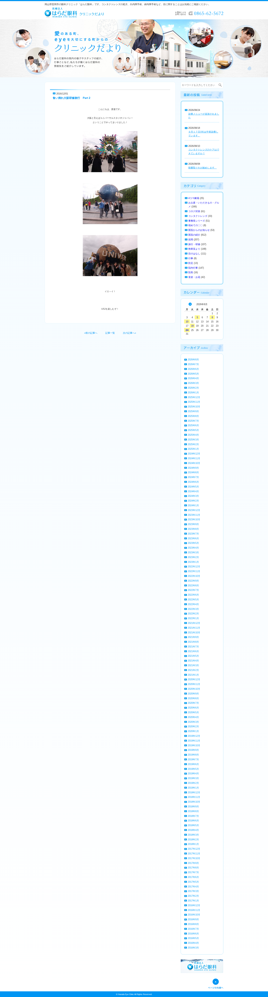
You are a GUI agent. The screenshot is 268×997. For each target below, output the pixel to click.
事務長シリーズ (196, 220)
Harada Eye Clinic (126, 994)
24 (187, 330)
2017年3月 (193, 891)
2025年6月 (193, 425)
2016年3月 (193, 947)
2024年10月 (194, 463)
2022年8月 (193, 585)
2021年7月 (193, 646)
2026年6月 (193, 369)
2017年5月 (193, 881)
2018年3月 (193, 834)
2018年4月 (193, 830)
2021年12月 (194, 623)
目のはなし (194, 253)
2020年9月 (193, 693)
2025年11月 (194, 401)
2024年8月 (193, 472)
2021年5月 (193, 656)
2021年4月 (193, 660)
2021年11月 (194, 627)
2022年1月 (193, 618)
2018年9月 (193, 806)
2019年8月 (193, 754)
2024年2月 (193, 500)
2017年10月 (194, 858)
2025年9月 (193, 411)
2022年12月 (194, 566)
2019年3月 (193, 778)
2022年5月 (193, 599)
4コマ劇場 (193, 198)
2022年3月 (193, 609)
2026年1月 (193, 392)
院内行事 (193, 267)
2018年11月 (194, 797)
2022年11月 (194, 571)
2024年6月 (193, 482)
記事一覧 (110, 333)
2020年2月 (193, 726)
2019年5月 (193, 769)
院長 (190, 272)
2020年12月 (194, 679)
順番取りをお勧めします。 (202, 167)
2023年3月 (193, 552)
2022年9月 (193, 580)
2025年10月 (194, 406)
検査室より (194, 248)
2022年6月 (193, 594)
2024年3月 (193, 496)
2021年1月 (193, 674)
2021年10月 (194, 632)
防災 (190, 263)
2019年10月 (194, 745)
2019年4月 (193, 773)
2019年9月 (193, 750)
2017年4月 (193, 886)
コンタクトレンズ (197, 216)
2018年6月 (193, 820)
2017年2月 (193, 896)
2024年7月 (193, 477)
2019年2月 (193, 783)
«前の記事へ (90, 333)
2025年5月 (193, 430)
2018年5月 (193, 825)
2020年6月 (193, 707)
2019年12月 (194, 736)
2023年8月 (193, 529)
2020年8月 (193, 698)
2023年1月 (193, 562)
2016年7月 (193, 929)
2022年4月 (193, 604)
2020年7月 (193, 703)
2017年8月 (193, 867)
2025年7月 (193, 420)
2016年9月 (193, 919)
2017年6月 (193, 877)
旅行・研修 (194, 244)
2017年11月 (194, 853)
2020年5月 (193, 712)
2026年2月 (193, 387)
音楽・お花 (194, 277)
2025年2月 (193, 444)
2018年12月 (194, 792)
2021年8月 (193, 641)
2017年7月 (193, 872)
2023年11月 (194, 515)
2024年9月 (193, 467)
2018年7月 (193, 816)
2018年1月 (193, 844)
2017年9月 (193, 863)
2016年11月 (194, 910)
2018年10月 (194, 801)
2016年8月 (193, 924)
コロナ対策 (194, 211)
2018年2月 (193, 839)
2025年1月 (193, 449)
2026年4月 (193, 378)
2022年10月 (194, 576)
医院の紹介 (194, 234)
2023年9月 (193, 524)
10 (187, 321)
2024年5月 (193, 486)
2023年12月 (194, 510)
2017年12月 (194, 848)
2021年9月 (193, 637)
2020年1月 (193, 731)
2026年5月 (193, 373)
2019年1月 (193, 787)
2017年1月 (193, 900)
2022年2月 (193, 613)
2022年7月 (193, 590)
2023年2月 (193, 557)
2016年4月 (193, 943)
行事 (190, 258)
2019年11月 (194, 740)
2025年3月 (193, 439)
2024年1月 (193, 505)
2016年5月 (193, 938)
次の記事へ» (129, 333)
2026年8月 (193, 359)
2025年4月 (193, 434)
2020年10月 (194, 689)
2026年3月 (193, 383)
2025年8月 (193, 416)
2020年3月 (193, 722)
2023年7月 (193, 533)
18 (192, 325)
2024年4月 (193, 491)
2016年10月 (194, 914)
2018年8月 (193, 811)
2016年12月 (194, 905)
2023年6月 (193, 538)
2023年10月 (194, 519)
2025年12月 (194, 397)
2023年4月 (193, 547)
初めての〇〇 (195, 225)
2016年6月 (193, 933)
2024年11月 (194, 458)
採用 (190, 239)
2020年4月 (193, 717)
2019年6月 (193, 764)
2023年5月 (193, 543)
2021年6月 (193, 651)
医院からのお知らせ (199, 230)
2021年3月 (193, 665)
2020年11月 (194, 684)
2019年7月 (193, 759)
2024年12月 (194, 453)
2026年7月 (193, 364)
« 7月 (190, 304)
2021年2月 (193, 670)
